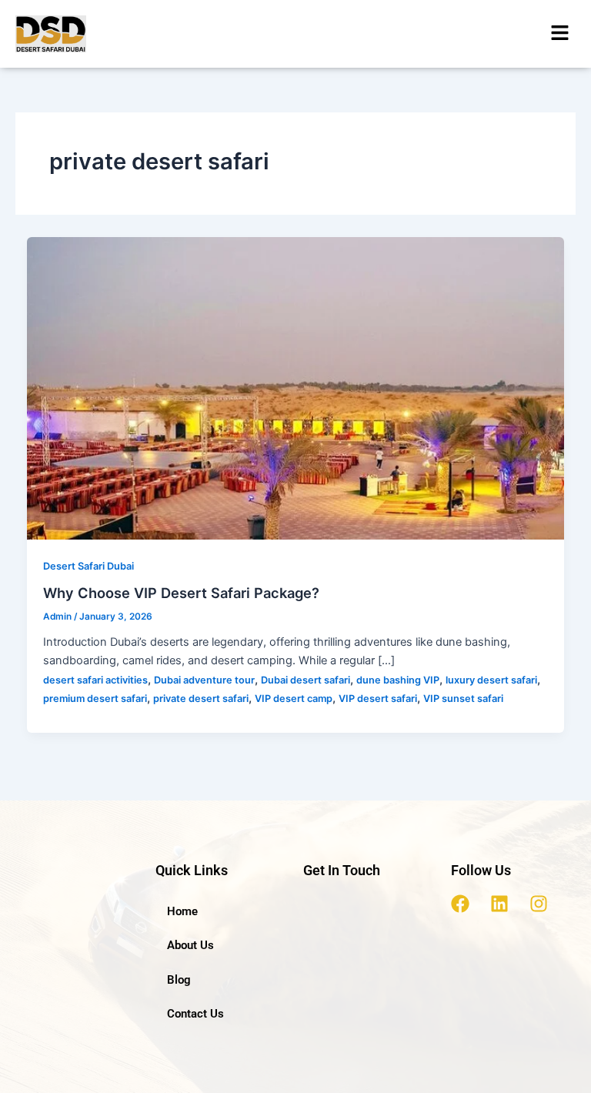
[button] (560, 33)
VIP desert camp (293, 698)
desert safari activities (95, 680)
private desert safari (201, 698)
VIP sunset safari (463, 698)
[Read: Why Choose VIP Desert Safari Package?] (296, 388)
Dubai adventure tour (204, 680)
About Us (190, 945)
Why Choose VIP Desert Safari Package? (181, 592)
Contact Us (195, 1014)
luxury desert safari (491, 680)
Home (182, 911)
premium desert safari (95, 698)
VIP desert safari (378, 698)
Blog (179, 980)
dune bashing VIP (397, 680)
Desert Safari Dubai (88, 566)
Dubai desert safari (305, 680)
